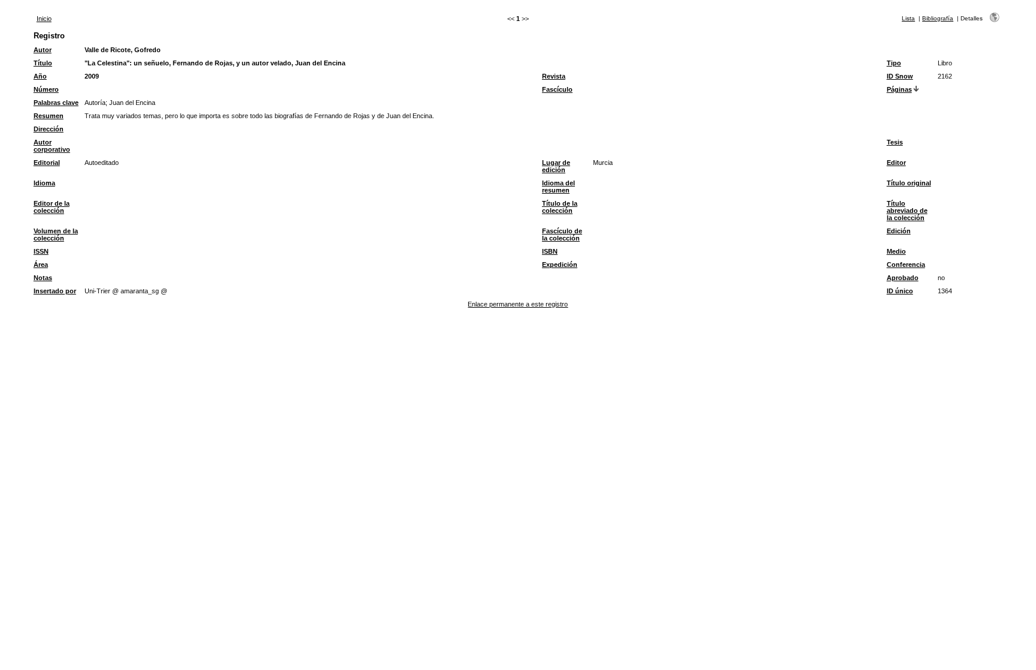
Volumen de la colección (56, 234)
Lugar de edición (556, 166)
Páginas (899, 89)
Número (46, 89)
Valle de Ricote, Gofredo (123, 49)
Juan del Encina (132, 102)
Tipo (894, 63)
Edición (899, 231)
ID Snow (900, 76)
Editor (896, 162)
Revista (553, 76)
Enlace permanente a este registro (518, 304)
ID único (900, 291)
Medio (896, 251)
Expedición (559, 264)
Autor (43, 49)
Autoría (95, 102)
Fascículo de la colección (562, 234)
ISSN (41, 251)
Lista (908, 18)
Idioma (44, 183)
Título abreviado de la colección (907, 210)
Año (40, 76)
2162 (945, 76)
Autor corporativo (52, 146)
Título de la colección (559, 207)
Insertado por (55, 291)
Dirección (49, 129)
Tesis (895, 142)
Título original (909, 183)
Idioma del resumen (558, 186)
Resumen (49, 115)
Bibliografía (937, 18)
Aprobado (902, 277)
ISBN (550, 251)
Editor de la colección (52, 207)
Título (43, 63)
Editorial (47, 162)
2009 (92, 76)
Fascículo (557, 89)
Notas (43, 277)
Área (41, 264)
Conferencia (906, 264)
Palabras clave (56, 102)
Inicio (44, 18)
